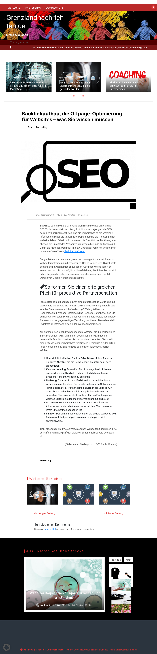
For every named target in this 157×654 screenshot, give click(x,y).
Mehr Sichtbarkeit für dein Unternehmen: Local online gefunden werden (75, 86)
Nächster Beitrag (113, 513)
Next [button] (128, 559)
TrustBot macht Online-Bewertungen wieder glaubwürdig (100, 47)
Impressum (33, 7)
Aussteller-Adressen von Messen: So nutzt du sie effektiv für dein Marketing (29, 86)
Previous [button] (116, 559)
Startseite (14, 7)
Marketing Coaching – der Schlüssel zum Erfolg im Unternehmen (124, 86)
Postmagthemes (128, 649)
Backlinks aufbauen (74, 251)
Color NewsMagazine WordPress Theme (94, 649)
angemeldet (50, 529)
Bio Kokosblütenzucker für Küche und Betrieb (47, 47)
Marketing (45, 460)
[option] (47, 47)
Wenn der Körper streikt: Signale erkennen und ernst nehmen (65, 595)
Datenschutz (54, 7)
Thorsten (48, 605)
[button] (6, 647)
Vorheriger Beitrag (44, 513)
